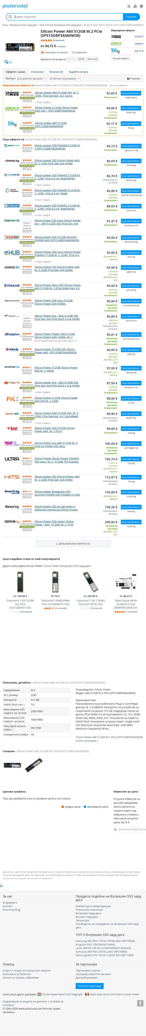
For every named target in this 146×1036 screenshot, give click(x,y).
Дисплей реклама (86, 977)
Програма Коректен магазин (93, 974)
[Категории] (129, 6)
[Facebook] (140, 1002)
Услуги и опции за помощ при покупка (26, 970)
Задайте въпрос (78, 71)
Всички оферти (121, 58)
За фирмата (10, 902)
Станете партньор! (89, 986)
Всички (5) (92, 59)
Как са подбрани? (119, 85)
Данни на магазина (27, 100)
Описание (37, 71)
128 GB (81, 59)
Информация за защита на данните (25, 1001)
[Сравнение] (135, 6)
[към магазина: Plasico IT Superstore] (119, 43)
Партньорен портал (88, 970)
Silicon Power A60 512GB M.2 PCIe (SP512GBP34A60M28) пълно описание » (109, 738)
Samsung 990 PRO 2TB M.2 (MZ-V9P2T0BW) (101, 951)
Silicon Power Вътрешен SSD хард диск (67, 566)
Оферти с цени (15, 71)
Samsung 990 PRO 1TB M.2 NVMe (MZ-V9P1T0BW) (105, 941)
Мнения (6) (56, 71)
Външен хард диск (87, 916)
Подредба (135, 78)
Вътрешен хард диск (88, 913)
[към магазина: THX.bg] (119, 51)
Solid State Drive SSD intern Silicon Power (114, 994)
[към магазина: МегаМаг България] (119, 36)
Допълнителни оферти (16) (74, 543)
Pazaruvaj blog (11, 909)
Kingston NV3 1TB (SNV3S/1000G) (95, 944)
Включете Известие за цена (131, 829)
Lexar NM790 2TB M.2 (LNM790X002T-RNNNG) (103, 948)
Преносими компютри (89, 909)
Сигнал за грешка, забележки (21, 977)
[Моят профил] (141, 6)
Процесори (82, 920)
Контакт (7, 906)
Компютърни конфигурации (93, 906)
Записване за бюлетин (17, 974)
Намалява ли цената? (56, 52)
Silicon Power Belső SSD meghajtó (62, 994)
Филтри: (11, 78)
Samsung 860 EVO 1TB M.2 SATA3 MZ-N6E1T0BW (105, 955)
